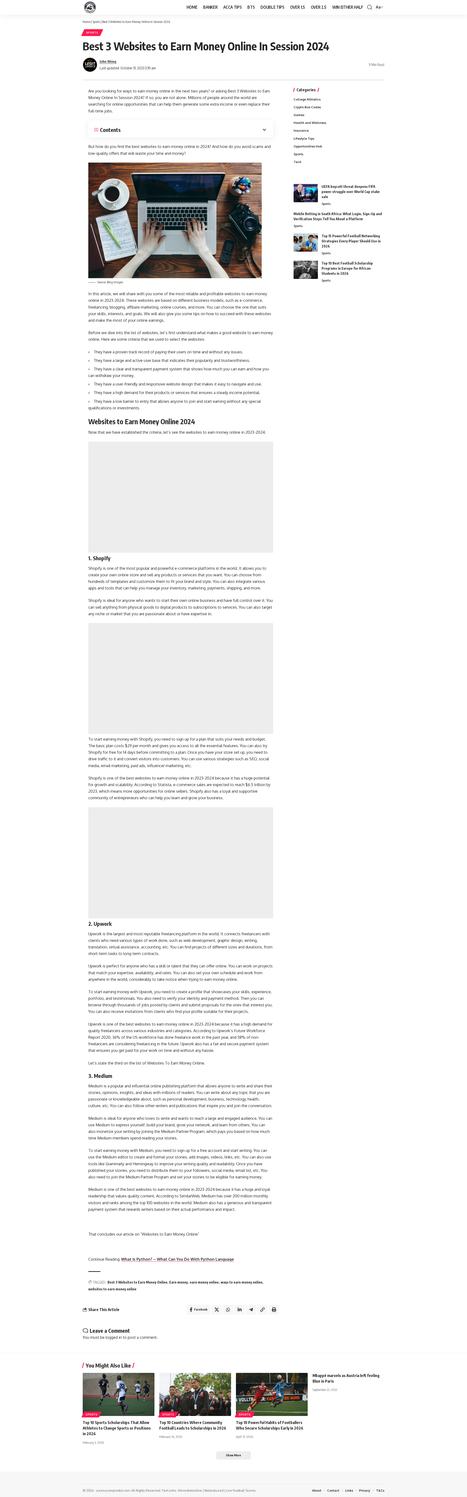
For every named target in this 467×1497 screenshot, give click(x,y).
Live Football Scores (241, 1490)
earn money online (204, 1282)
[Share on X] (217, 1309)
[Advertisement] (180, 497)
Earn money (178, 1282)
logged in (114, 1337)
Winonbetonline (190, 1490)
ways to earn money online (241, 1282)
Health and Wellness (310, 123)
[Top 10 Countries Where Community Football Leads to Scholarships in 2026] (195, 1394)
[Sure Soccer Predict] (90, 7)
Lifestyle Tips (304, 138)
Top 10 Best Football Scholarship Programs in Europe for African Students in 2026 (347, 268)
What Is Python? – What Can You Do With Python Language (177, 1259)
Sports (96, 22)
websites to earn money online (112, 1289)
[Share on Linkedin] (239, 1309)
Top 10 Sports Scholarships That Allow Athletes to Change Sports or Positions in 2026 (117, 1428)
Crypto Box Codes (307, 107)
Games (299, 115)
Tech (297, 162)
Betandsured (214, 1490)
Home (86, 22)
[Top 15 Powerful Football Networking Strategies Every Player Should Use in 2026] (306, 242)
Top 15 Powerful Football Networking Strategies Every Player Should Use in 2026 (351, 241)
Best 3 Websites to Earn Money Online (137, 1282)
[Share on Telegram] (251, 1309)
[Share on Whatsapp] (228, 1309)
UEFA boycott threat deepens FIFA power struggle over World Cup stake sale (351, 191)
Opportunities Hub (308, 146)
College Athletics (307, 99)
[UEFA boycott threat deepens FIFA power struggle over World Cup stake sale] (306, 193)
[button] (369, 7)
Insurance (301, 130)
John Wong (108, 61)
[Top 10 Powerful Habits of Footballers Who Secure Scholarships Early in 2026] (272, 1394)
